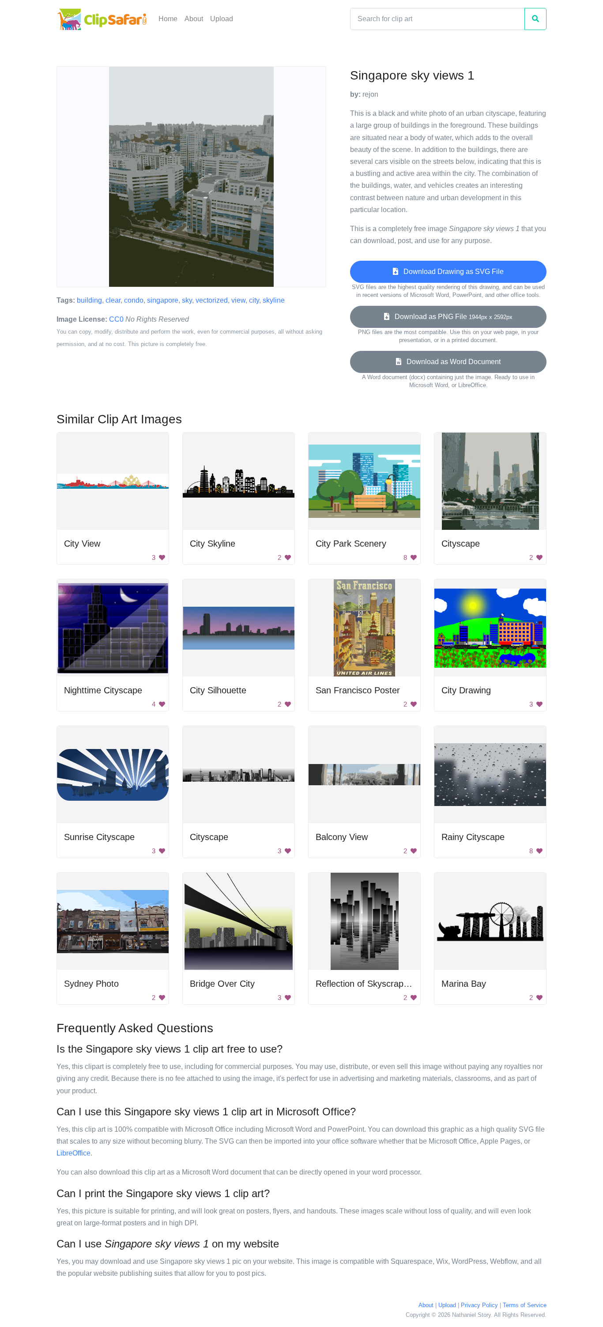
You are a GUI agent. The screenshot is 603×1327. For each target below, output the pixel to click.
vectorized (212, 300)
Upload (221, 19)
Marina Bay (463, 984)
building (89, 300)
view (238, 300)
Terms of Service (524, 1305)
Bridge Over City (222, 984)
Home (167, 19)
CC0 (116, 319)
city (254, 300)
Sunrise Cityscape (99, 837)
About (194, 19)
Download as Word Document (451, 361)
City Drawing (466, 690)
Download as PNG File (451, 316)
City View (82, 543)
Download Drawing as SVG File (451, 271)
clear (113, 300)
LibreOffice (73, 1153)
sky (187, 300)
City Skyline (212, 543)
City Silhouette (218, 690)
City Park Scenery (351, 543)
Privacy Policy (479, 1305)
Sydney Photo (91, 984)
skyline (274, 300)
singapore (162, 300)
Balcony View (342, 837)
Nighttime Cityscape (103, 690)
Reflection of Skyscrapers (366, 984)
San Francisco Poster (358, 690)
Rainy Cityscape (473, 837)
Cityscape (460, 543)
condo (133, 300)
